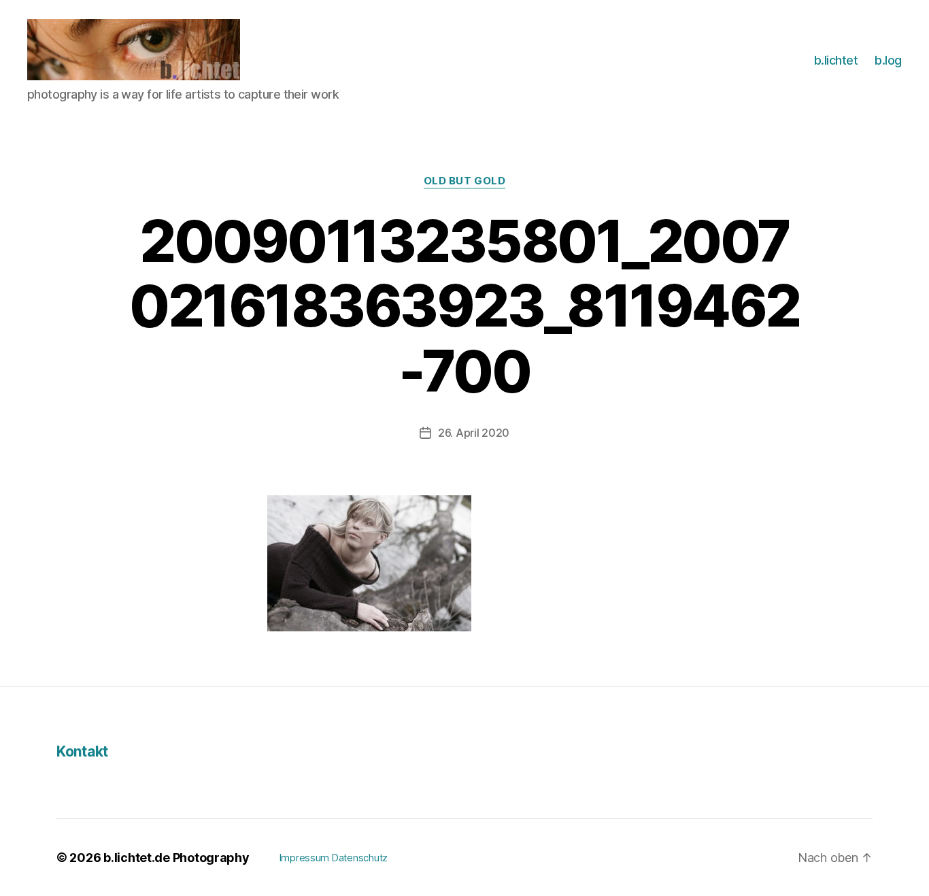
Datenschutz (360, 857)
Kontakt (82, 751)
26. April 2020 (473, 432)
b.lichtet (836, 60)
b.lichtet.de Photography (176, 857)
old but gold (465, 181)
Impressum (305, 857)
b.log (888, 60)
